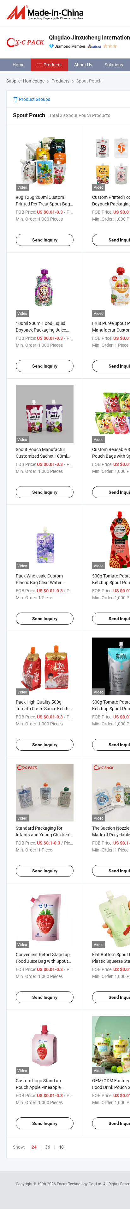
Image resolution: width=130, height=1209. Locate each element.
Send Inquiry (44, 239)
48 (61, 1147)
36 (47, 1147)
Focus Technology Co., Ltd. (80, 1183)
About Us (83, 65)
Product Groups (34, 99)
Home (18, 65)
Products (53, 65)
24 (34, 1147)
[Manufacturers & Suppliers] (46, 12)
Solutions (114, 65)
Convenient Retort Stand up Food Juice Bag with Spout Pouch (43, 961)
